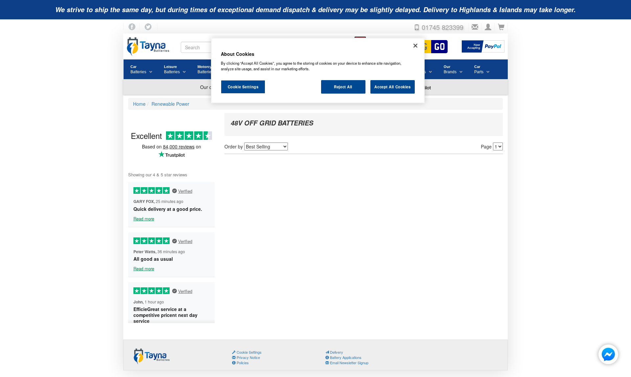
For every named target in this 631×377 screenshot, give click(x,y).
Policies (242, 362)
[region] (318, 70)
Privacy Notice (248, 357)
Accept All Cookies (392, 86)
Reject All (343, 86)
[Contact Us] (474, 27)
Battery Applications (345, 357)
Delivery (336, 352)
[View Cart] (501, 27)
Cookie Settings (243, 86)
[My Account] (488, 27)
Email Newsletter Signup (348, 362)
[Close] (415, 45)
